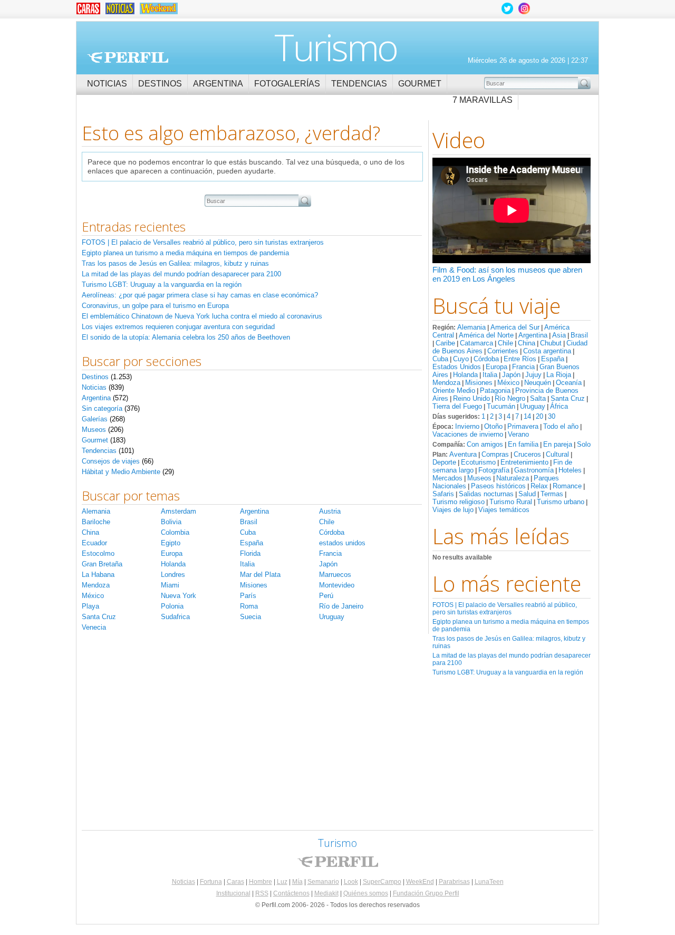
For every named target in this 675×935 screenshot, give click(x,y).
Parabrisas (454, 881)
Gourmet (419, 83)
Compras (495, 454)
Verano (518, 434)
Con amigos (485, 444)
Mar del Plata (260, 575)
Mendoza (446, 383)
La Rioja (558, 375)
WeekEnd (420, 881)
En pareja (557, 444)
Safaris (443, 494)
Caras (235, 881)
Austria (330, 511)
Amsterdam (178, 511)
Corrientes (502, 351)
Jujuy (533, 375)
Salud (527, 494)
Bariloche (96, 522)
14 (527, 416)
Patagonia (495, 390)
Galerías (95, 419)
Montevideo (336, 585)
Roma (249, 606)
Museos (479, 478)
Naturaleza (512, 478)
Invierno (467, 426)
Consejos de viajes (111, 461)
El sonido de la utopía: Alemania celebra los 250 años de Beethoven (186, 337)
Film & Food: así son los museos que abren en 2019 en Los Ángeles (507, 274)
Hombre (260, 881)
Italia (490, 375)
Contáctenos (291, 893)
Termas (552, 494)
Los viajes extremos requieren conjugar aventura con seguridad (178, 327)
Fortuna (211, 881)
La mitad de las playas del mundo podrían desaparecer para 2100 (181, 274)
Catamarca (476, 343)
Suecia (250, 617)
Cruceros (527, 454)
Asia (559, 335)
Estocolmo (98, 553)
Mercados (447, 478)
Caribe (445, 343)
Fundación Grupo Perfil (426, 893)
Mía (297, 881)
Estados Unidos (456, 367)
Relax (539, 486)
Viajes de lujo (453, 510)
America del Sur (514, 327)
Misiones (479, 383)
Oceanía (569, 383)
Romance (567, 486)
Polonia (172, 606)
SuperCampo (382, 881)
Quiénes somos (365, 893)
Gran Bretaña (102, 564)
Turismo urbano (560, 502)
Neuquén (537, 383)
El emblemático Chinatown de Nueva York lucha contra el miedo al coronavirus (202, 316)
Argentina (218, 83)
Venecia (94, 627)
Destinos (160, 83)
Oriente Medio (453, 390)
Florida (250, 553)
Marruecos (335, 575)
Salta (538, 398)
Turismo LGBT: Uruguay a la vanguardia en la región (507, 672)
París (248, 596)
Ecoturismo (478, 462)
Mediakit (326, 893)
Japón (511, 375)
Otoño (493, 426)
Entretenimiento (524, 462)
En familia (523, 444)
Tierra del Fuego (457, 406)
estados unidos (342, 543)
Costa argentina (547, 351)
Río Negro (510, 398)
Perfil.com (127, 57)
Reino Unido (471, 398)
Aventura (463, 454)
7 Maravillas (482, 99)
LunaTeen (489, 881)
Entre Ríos (520, 359)
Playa (90, 606)
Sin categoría (102, 408)
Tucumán (501, 406)
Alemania (471, 327)
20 (539, 416)
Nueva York (178, 596)
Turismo (335, 47)
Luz (282, 881)
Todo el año (560, 426)
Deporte (444, 462)
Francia (523, 367)
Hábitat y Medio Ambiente (121, 472)
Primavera (522, 426)
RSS (261, 893)
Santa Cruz (568, 398)
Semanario (323, 881)
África (559, 406)
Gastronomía (534, 470)
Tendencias (359, 83)
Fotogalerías (287, 83)
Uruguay (532, 406)
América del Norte (486, 335)
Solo (584, 444)
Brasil (579, 335)
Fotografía (493, 470)
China (526, 343)
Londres (173, 575)
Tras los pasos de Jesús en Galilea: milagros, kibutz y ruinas (175, 263)
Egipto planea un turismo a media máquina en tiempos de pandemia (185, 253)
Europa (496, 367)
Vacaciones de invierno (467, 434)
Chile (505, 343)
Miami (170, 585)
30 (551, 416)
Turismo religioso (458, 502)
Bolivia (171, 522)
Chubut (551, 343)
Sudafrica (175, 617)
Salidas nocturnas (486, 494)
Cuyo (461, 359)
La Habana (98, 575)
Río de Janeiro (341, 606)
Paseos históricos (498, 486)
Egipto (170, 543)
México (508, 383)
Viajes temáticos (503, 510)
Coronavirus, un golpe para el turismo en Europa (155, 306)
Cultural (557, 454)
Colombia (175, 532)
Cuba (440, 359)
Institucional (233, 893)
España (552, 359)
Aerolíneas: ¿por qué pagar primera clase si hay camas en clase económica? (200, 295)
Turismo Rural (510, 502)
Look (351, 881)
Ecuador (94, 543)
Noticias (107, 83)
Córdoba (486, 359)
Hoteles (570, 470)
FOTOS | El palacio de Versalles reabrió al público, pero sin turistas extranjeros (504, 608)
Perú (326, 596)
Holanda (465, 375)
